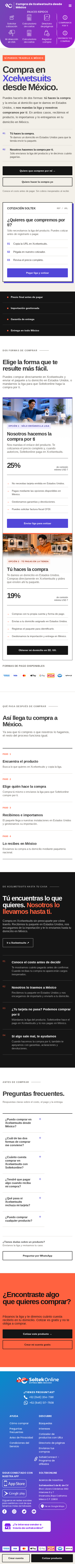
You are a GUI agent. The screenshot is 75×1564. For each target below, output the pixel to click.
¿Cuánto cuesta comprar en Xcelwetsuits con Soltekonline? (16, 1162)
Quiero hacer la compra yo (37, 181)
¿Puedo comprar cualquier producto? (18, 1219)
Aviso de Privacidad (21, 1437)
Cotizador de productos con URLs (51, 1435)
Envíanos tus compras (46, 1450)
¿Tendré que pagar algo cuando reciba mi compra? (18, 1183)
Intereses (44, 1428)
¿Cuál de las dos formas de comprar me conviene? (17, 1142)
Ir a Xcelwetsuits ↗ (18, 942)
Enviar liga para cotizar (37, 523)
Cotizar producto (52, 1558)
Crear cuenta (16, 1558)
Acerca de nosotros (51, 1480)
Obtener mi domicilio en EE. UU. (38, 650)
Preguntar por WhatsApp (37, 1255)
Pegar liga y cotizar (37, 272)
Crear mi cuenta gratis (37, 1344)
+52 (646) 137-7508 (41, 1402)
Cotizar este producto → (37, 1334)
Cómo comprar (19, 1423)
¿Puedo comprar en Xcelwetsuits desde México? (18, 1123)
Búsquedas (45, 1423)
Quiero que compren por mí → (37, 170)
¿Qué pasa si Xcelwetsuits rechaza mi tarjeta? (17, 1202)
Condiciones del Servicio (19, 1444)
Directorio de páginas (52, 1443)
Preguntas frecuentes (16, 1430)
